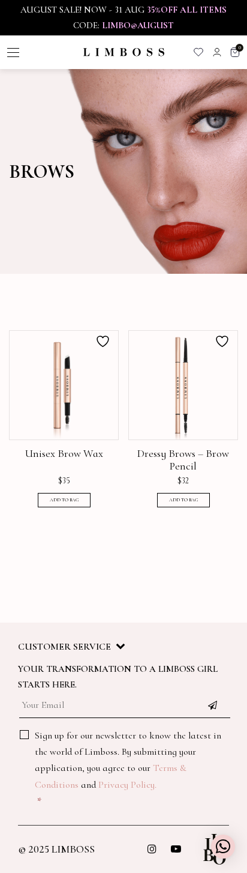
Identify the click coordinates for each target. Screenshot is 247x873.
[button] (223, 847)
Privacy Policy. (127, 785)
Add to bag (64, 500)
